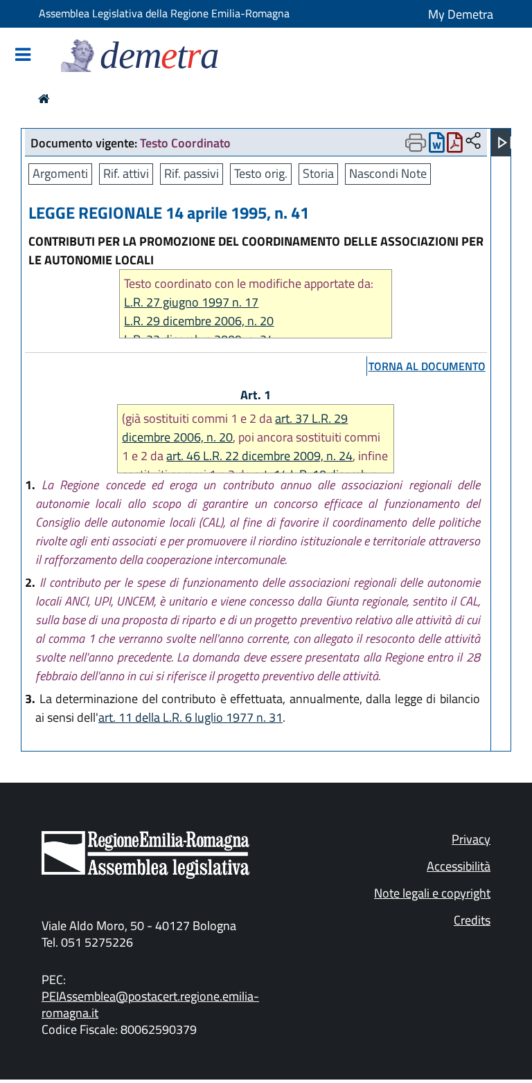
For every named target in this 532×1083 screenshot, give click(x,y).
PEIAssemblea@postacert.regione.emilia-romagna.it (150, 1004)
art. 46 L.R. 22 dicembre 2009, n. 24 (259, 455)
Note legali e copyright (432, 893)
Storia (318, 173)
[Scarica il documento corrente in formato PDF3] (455, 145)
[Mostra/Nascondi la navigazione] (22, 56)
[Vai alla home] (44, 98)
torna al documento (427, 366)
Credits (472, 920)
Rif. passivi (191, 173)
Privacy (471, 839)
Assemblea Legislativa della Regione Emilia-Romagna (164, 13)
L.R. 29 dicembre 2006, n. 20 (199, 320)
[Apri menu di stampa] (415, 142)
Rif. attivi (126, 173)
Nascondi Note (388, 173)
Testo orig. (260, 173)
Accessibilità (458, 866)
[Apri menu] (505, 142)
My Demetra (460, 14)
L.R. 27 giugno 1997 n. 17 (191, 302)
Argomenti (60, 173)
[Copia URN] (473, 141)
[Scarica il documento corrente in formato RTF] (437, 145)
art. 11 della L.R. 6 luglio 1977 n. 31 (190, 717)
